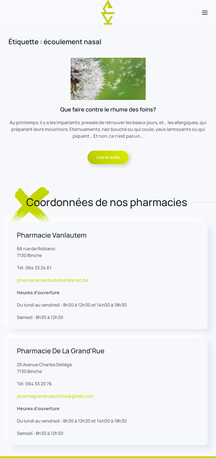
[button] (205, 12)
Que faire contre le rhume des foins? (108, 109)
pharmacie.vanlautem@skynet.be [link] (52, 280)
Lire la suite (108, 157)
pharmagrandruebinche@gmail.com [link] (55, 396)
